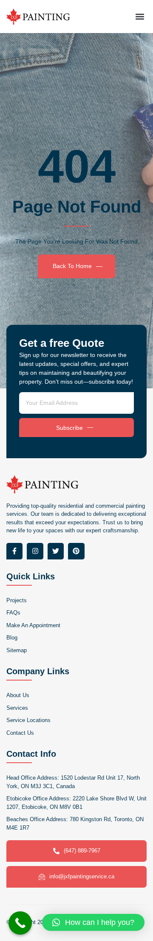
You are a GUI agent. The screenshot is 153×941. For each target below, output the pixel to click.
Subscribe (69, 427)
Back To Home (72, 266)
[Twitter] (56, 551)
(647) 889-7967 (82, 850)
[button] (140, 16)
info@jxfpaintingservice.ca (81, 876)
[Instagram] (35, 551)
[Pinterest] (76, 551)
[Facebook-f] (14, 551)
